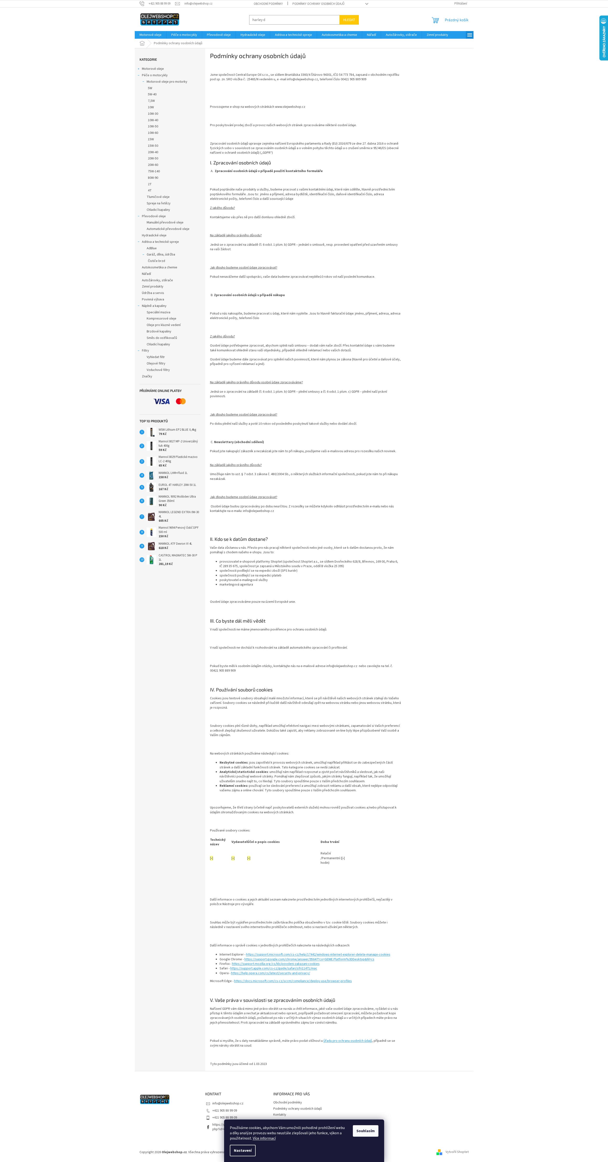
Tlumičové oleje (158, 197)
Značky (147, 376)
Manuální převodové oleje (165, 222)
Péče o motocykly (155, 75)
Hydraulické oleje (154, 235)
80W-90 (153, 177)
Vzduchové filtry (158, 370)
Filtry (145, 350)
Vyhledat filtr (156, 357)
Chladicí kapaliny (158, 209)
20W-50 (153, 158)
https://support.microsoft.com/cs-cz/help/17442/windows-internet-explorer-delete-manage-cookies (318, 954)
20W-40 (153, 152)
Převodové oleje (154, 216)
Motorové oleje (153, 68)
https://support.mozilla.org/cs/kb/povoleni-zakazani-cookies (276, 963)
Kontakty (279, 1114)
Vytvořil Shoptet (457, 1152)
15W (151, 139)
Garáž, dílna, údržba (161, 254)
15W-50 (153, 145)
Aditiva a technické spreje (160, 241)
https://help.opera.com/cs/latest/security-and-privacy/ (270, 973)
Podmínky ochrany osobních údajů (318, 4)
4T (150, 190)
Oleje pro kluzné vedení (164, 325)
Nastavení (243, 1150)
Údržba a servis (153, 293)
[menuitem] (150, 35)
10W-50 (153, 126)
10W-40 (153, 120)
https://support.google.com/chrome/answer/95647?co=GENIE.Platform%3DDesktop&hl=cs (309, 959)
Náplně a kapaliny (154, 306)
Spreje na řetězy (159, 203)
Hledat (349, 20)
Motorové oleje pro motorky (167, 81)
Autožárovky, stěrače (157, 280)
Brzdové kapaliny (159, 331)
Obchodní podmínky (268, 4)
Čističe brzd (156, 261)
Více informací (264, 1138)
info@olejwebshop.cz (227, 1103)
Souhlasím (365, 1131)
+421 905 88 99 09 (224, 1110)
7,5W (151, 100)
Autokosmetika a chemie (159, 267)
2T (150, 184)
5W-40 (152, 94)
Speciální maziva (158, 312)
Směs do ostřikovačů (162, 338)
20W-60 (153, 165)
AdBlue (152, 248)
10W (151, 107)
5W (150, 88)
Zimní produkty (152, 286)
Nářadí (146, 273)
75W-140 (154, 171)
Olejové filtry (156, 363)
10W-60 (153, 132)
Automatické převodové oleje (168, 229)
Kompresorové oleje (161, 318)
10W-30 (153, 113)
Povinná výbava (153, 299)
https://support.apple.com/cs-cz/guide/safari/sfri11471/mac (273, 968)
